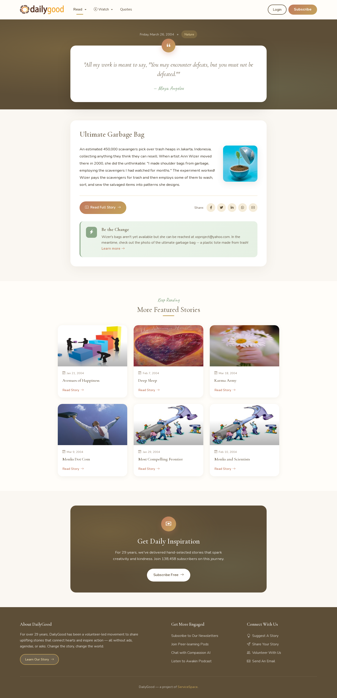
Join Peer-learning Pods (190, 644)
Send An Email (263, 661)
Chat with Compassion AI (190, 652)
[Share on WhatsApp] (242, 207)
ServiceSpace (188, 686)
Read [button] (78, 9)
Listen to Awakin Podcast (191, 661)
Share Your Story (265, 644)
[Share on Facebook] (211, 207)
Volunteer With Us (266, 652)
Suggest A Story (265, 635)
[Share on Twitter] (221, 207)
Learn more (111, 248)
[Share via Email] (253, 207)
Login (277, 9)
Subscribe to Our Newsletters (194, 635)
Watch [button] (104, 9)
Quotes (126, 9)
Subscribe (303, 9)
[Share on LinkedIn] (232, 207)
